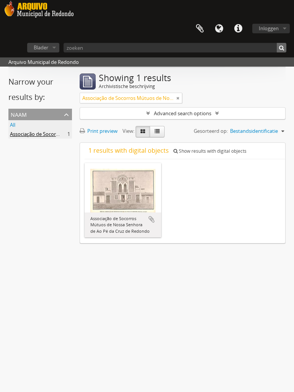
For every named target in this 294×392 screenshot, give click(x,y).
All (12, 124)
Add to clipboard (151, 219)
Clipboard (199, 28)
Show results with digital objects (212, 151)
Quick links (238, 28)
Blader (41, 47)
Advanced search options (182, 113)
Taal (219, 28)
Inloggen (269, 28)
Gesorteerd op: (211, 130)
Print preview (102, 130)
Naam (19, 114)
